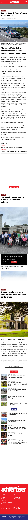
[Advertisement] (14, 170)
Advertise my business (6, 502)
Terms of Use (17, 497)
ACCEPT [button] (14, 261)
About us (3, 497)
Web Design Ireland (14, 517)
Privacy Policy (17, 498)
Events (2, 503)
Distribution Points (5, 498)
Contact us (3, 500)
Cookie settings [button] (6, 262)
